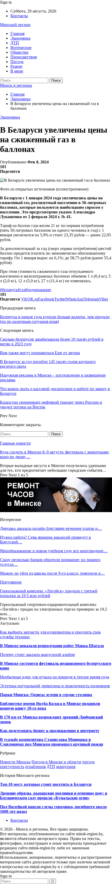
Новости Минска (15, 762)
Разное (16, 66)
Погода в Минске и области (56, 762)
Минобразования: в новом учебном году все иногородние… (54, 551)
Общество (19, 52)
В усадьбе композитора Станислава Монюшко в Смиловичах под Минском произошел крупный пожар (51, 741)
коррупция (65, 766)
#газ (21, 289)
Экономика (20, 38)
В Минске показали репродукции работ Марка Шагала (52, 645)
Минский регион (15, 24)
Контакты (19, 16)
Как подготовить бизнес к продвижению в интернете (49, 730)
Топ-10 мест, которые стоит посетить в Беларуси (45, 784)
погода (88, 762)
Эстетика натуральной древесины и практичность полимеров (55, 686)
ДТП (14, 43)
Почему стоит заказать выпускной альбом (37, 654)
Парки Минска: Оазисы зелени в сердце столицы (46, 694)
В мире (16, 71)
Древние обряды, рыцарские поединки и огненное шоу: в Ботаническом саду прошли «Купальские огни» (53, 795)
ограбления (35, 766)
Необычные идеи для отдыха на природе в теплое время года (54, 677)
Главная (17, 33)
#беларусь (9, 289)
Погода (16, 61)
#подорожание (38, 289)
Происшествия (23, 57)
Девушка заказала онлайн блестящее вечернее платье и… (51, 528)
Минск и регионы (16, 85)
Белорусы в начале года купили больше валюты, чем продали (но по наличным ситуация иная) (55, 319)
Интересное (21, 47)
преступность (12, 766)
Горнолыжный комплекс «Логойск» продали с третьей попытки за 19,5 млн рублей (48, 593)
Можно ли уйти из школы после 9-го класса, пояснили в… (52, 573)
